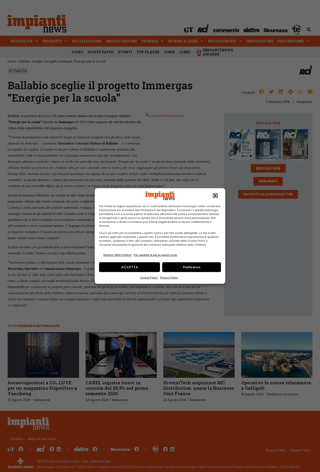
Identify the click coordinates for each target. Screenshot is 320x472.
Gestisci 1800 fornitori (117, 255)
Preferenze (191, 267)
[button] (215, 196)
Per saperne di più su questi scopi (155, 255)
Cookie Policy (149, 277)
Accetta (129, 267)
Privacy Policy (169, 277)
